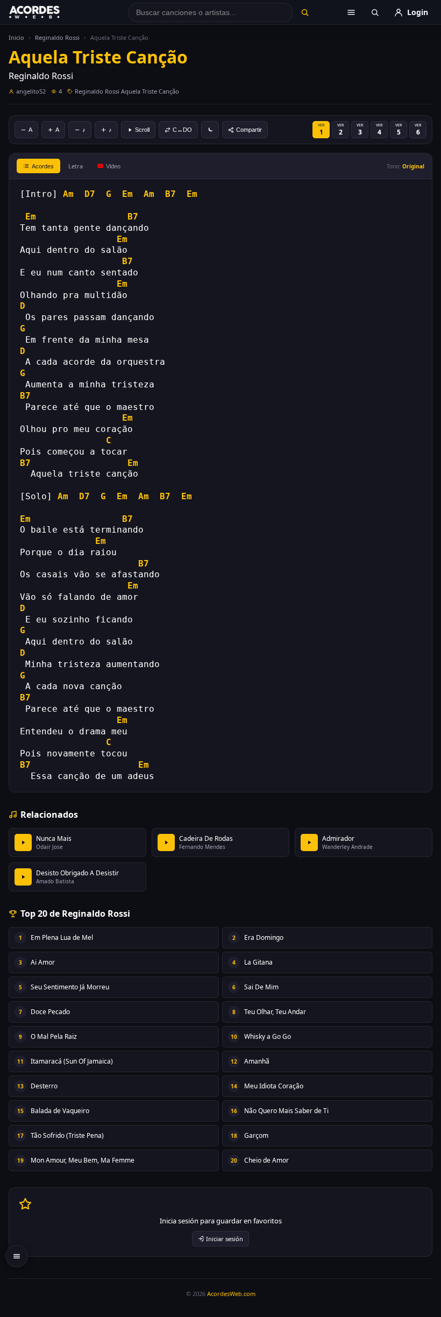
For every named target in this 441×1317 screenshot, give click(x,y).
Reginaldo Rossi (57, 37)
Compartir (249, 129)
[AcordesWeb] (48, 12)
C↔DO (182, 129)
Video (113, 166)
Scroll (142, 129)
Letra (75, 166)
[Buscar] (305, 12)
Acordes (43, 166)
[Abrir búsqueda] (375, 12)
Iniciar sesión (224, 1239)
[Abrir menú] (351, 12)
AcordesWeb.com (231, 1294)
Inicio (16, 37)
